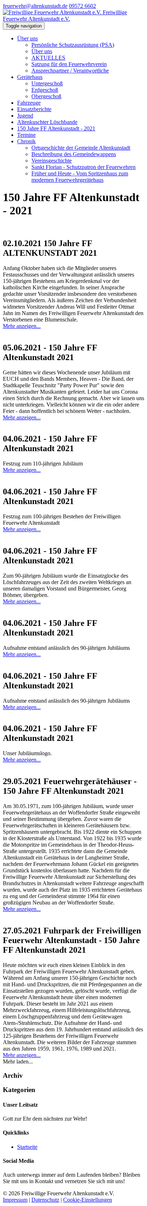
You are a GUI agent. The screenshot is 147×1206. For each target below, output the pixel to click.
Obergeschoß (46, 96)
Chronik (26, 141)
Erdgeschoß (44, 90)
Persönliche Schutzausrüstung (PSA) (72, 45)
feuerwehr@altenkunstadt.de (35, 6)
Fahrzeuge (29, 103)
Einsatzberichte (34, 109)
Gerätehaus (29, 77)
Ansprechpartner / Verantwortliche (70, 71)
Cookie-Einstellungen (87, 1200)
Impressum (15, 1200)
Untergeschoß (47, 83)
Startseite (27, 1147)
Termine (26, 135)
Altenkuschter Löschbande (47, 122)
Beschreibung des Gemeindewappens (73, 154)
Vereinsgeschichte (51, 161)
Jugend (25, 116)
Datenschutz (45, 1200)
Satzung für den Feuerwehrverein (69, 64)
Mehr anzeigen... (22, 326)
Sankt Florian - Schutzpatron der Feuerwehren (83, 167)
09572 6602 (82, 6)
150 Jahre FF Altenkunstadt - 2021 (56, 128)
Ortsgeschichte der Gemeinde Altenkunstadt (80, 148)
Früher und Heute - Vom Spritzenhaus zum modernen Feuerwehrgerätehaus (79, 176)
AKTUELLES (48, 58)
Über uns (27, 38)
